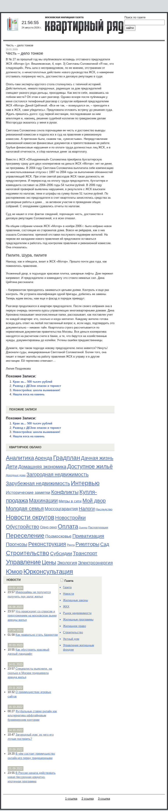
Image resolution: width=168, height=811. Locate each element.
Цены (49, 562)
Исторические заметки (28, 492)
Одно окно (48, 527)
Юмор (14, 571)
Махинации (43, 501)
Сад (104, 544)
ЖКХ (66, 606)
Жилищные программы (78, 619)
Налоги (87, 508)
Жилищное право (74, 626)
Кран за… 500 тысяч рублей (32, 381)
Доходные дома (16, 475)
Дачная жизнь (97, 458)
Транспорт (85, 553)
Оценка (83, 527)
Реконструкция (47, 544)
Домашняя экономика (42, 466)
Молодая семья (25, 508)
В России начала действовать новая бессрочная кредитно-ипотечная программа (32, 777)
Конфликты (65, 492)
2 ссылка (88, 798)
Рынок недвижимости (77, 613)
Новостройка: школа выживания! (36, 390)
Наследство (104, 509)
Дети (11, 466)
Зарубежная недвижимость (38, 483)
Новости (14, 580)
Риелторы (87, 544)
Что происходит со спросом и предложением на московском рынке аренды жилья (32, 616)
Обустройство (22, 527)
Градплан (66, 457)
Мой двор (94, 501)
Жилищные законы (75, 600)
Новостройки (70, 518)
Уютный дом (71, 639)
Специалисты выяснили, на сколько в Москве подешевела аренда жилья (30, 673)
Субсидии (61, 553)
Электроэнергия (95, 562)
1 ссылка (71, 798)
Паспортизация (98, 527)
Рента (71, 545)
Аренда (43, 458)
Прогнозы (16, 544)
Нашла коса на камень (29, 394)
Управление (23, 562)
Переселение (25, 535)
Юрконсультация (48, 571)
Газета (67, 587)
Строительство (27, 552)
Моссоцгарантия (61, 508)
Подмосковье (58, 536)
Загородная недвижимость (57, 474)
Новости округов (30, 517)
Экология (67, 562)
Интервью (85, 482)
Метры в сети (70, 501)
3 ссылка (104, 798)
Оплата (68, 526)
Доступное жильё (90, 466)
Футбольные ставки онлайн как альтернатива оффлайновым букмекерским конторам (32, 715)
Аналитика (20, 458)
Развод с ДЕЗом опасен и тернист (37, 385)
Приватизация (88, 536)
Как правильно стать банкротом (37, 634)
